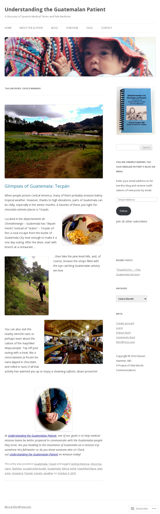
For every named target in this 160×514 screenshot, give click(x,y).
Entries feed (123, 332)
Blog (54, 27)
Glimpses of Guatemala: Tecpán (37, 186)
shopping (17, 473)
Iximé (73, 468)
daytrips (17, 468)
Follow (123, 211)
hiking (65, 468)
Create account (125, 323)
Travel (52, 464)
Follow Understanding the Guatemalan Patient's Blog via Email (135, 167)
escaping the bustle (34, 468)
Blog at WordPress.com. (18, 507)
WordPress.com (125, 342)
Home (8, 27)
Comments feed (125, 337)
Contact (106, 27)
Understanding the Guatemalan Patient (55, 9)
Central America (80, 464)
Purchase (72, 27)
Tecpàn (28, 473)
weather (48, 473)
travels (38, 473)
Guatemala (40, 464)
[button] (135, 110)
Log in (119, 328)
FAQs (89, 27)
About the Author (31, 27)
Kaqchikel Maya (86, 468)
